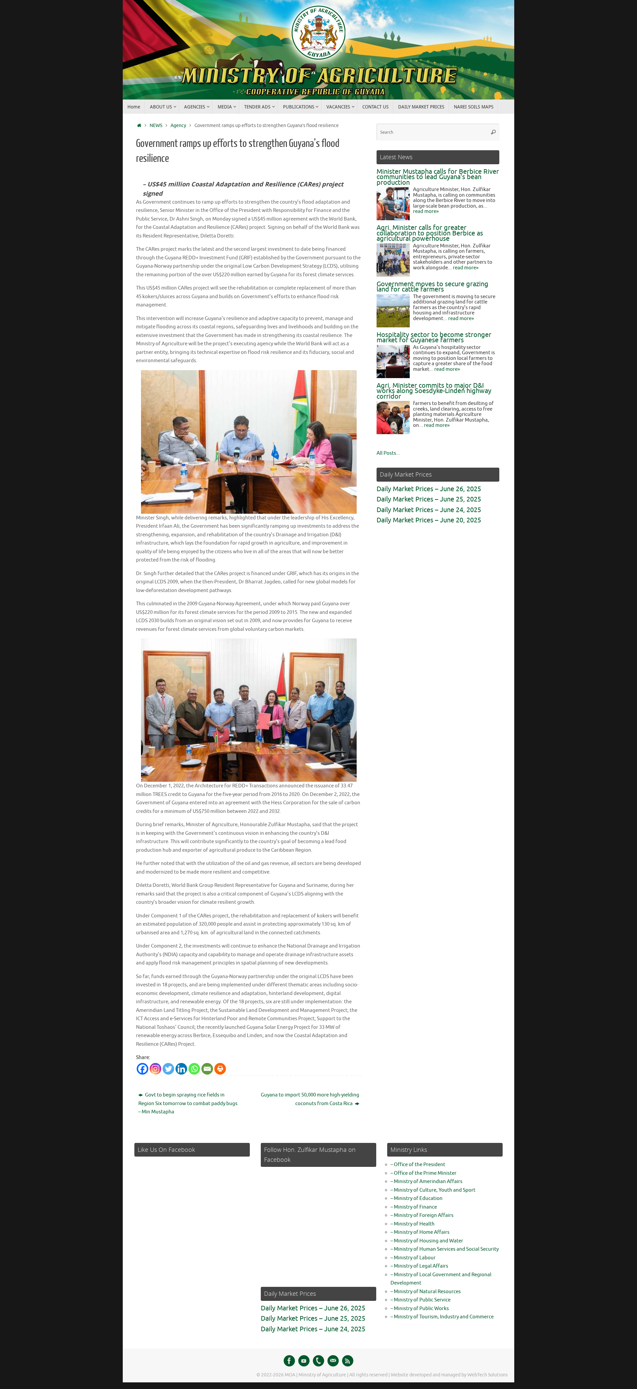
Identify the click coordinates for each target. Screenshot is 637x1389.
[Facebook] (142, 1069)
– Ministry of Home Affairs (420, 1232)
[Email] (207, 1069)
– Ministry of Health (412, 1224)
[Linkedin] (181, 1069)
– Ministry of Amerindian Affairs (426, 1181)
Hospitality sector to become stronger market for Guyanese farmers (434, 338)
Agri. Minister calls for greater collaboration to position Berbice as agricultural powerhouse (430, 233)
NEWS (156, 125)
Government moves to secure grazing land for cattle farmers (432, 287)
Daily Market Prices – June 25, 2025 (429, 499)
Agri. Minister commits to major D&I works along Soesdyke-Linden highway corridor (434, 391)
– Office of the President (417, 1164)
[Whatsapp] (194, 1069)
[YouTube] (304, 1360)
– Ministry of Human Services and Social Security (444, 1249)
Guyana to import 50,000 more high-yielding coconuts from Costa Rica (310, 1099)
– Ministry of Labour (413, 1258)
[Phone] (318, 1360)
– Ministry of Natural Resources (425, 1292)
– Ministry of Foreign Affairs (422, 1215)
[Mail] (333, 1360)
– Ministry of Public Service (420, 1300)
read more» (426, 211)
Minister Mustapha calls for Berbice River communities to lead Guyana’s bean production (438, 177)
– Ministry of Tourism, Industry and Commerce (442, 1317)
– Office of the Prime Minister (423, 1173)
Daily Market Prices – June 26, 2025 (429, 489)
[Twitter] (168, 1069)
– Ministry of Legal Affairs (419, 1266)
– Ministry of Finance (413, 1207)
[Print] (220, 1069)
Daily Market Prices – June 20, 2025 (429, 520)
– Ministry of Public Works (419, 1308)
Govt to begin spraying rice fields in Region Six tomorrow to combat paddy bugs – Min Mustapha (188, 1103)
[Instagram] (155, 1069)
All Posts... (388, 453)
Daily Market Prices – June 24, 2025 (429, 510)
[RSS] (347, 1360)
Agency (178, 125)
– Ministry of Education (416, 1198)
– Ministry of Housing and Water (426, 1241)
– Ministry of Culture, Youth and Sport (432, 1190)
